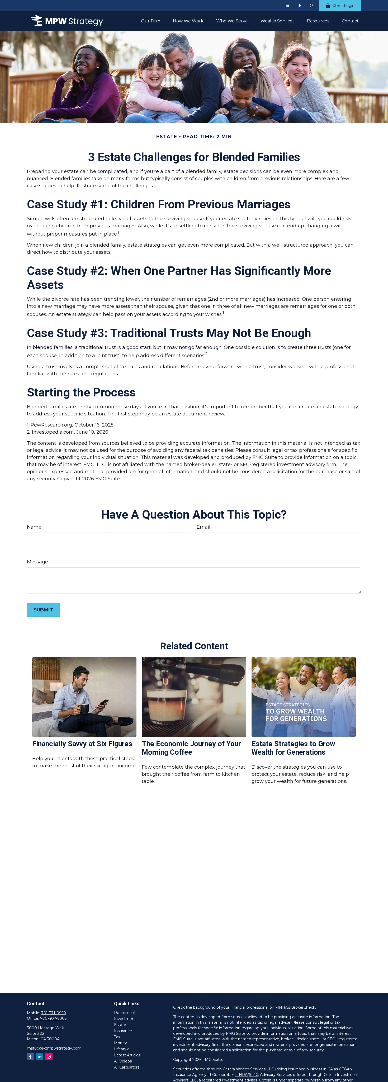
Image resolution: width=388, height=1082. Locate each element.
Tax (117, 1037)
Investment (125, 1018)
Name (34, 527)
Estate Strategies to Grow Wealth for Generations (293, 748)
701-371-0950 (53, 1013)
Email (203, 527)
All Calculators (126, 1067)
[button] (151, 21)
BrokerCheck (303, 1007)
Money (120, 1043)
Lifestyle (122, 1049)
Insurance (123, 1030)
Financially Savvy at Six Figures (82, 744)
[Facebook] (299, 5)
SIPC (253, 1074)
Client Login (343, 5)
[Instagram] (49, 1056)
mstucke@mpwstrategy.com (54, 1048)
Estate (120, 1024)
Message (37, 562)
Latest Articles (127, 1055)
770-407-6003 (53, 1018)
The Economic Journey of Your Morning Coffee (191, 748)
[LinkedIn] (287, 5)
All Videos (123, 1061)
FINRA (241, 1074)
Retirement (125, 1012)
